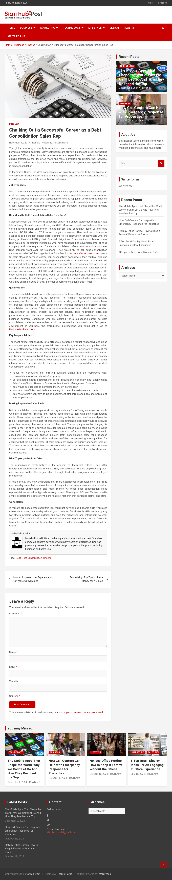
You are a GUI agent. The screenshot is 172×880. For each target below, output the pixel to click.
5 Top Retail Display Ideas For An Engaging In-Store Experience (147, 765)
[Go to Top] (163, 864)
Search (161, 163)
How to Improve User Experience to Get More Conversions (33, 579)
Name (13, 652)
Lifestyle (95, 27)
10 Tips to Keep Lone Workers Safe (138, 252)
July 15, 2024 (138, 774)
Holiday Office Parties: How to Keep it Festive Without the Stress (106, 765)
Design (114, 27)
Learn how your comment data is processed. (78, 712)
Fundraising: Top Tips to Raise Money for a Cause (86, 579)
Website (13, 681)
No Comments (60, 142)
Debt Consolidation (32, 558)
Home (11, 27)
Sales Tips (153, 752)
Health (129, 27)
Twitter (150, 3)
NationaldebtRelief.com (22, 329)
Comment (15, 613)
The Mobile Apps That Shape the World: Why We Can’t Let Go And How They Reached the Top (141, 77)
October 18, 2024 (99, 774)
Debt (18, 558)
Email (13, 666)
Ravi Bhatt (146, 87)
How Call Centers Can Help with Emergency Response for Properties (141, 112)
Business (26, 27)
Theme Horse (64, 873)
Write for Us (16, 36)
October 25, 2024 (128, 120)
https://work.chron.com (86, 253)
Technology (71, 27)
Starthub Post (32, 873)
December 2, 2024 (128, 87)
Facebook (162, 3)
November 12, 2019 (19, 142)
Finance (14, 124)
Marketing (47, 27)
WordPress (105, 873)
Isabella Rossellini (41, 142)
